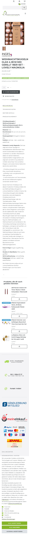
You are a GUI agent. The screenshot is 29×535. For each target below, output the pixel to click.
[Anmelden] (14, 1)
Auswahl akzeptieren (14, 531)
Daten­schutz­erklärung (15, 503)
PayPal (6, 515)
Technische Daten (9, 109)
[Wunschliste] (24, 1)
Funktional (7, 517)
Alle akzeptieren (14, 523)
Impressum (5, 499)
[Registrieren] (19, 1)
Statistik (6, 509)
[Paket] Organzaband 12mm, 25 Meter (18, 306)
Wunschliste (9, 96)
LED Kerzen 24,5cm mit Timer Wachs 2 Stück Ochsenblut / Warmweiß (19, 290)
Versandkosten (15, 99)
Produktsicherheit (10, 116)
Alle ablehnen (14, 527)
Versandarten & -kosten (10, 455)
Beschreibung (8, 105)
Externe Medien (9, 511)
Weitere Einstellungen (8, 519)
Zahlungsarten (7, 452)
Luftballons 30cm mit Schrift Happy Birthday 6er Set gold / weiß (18, 337)
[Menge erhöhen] (8, 87)
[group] (6, 291)
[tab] (8, 106)
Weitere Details (8, 113)
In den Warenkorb (11, 92)
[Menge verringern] (10, 87)
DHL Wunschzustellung (11, 513)
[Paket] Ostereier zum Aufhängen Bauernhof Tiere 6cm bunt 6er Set (18, 322)
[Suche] (24, 7)
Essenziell (7, 507)
